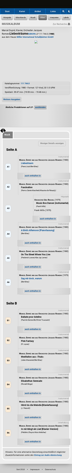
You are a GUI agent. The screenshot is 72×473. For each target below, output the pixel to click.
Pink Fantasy (27, 341)
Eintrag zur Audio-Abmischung (48, 455)
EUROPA (32, 34)
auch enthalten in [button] (33, 176)
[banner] (36, 4)
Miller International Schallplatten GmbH (35, 37)
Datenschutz (50, 469)
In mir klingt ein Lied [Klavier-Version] (39, 429)
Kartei (22, 11)
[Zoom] (63, 11)
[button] (40, 107)
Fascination (26, 187)
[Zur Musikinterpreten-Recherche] (54, 17)
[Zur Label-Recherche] (66, 17)
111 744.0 (25, 83)
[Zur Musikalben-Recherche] (42, 17)
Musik (7, 135)
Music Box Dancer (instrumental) (52, 203)
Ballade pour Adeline (31, 317)
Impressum (35, 469)
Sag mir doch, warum (31, 278)
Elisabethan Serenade (31, 381)
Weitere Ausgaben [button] (11, 99)
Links (53, 11)
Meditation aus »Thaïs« (32, 357)
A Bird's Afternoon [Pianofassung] (37, 230)
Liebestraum (27, 163)
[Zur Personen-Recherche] (21, 17)
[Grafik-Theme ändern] (69, 11)
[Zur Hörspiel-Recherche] (7, 17)
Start (7, 11)
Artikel (38, 11)
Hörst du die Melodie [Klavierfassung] (39, 405)
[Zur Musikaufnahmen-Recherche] (33, 17)
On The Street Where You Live (35, 254)
